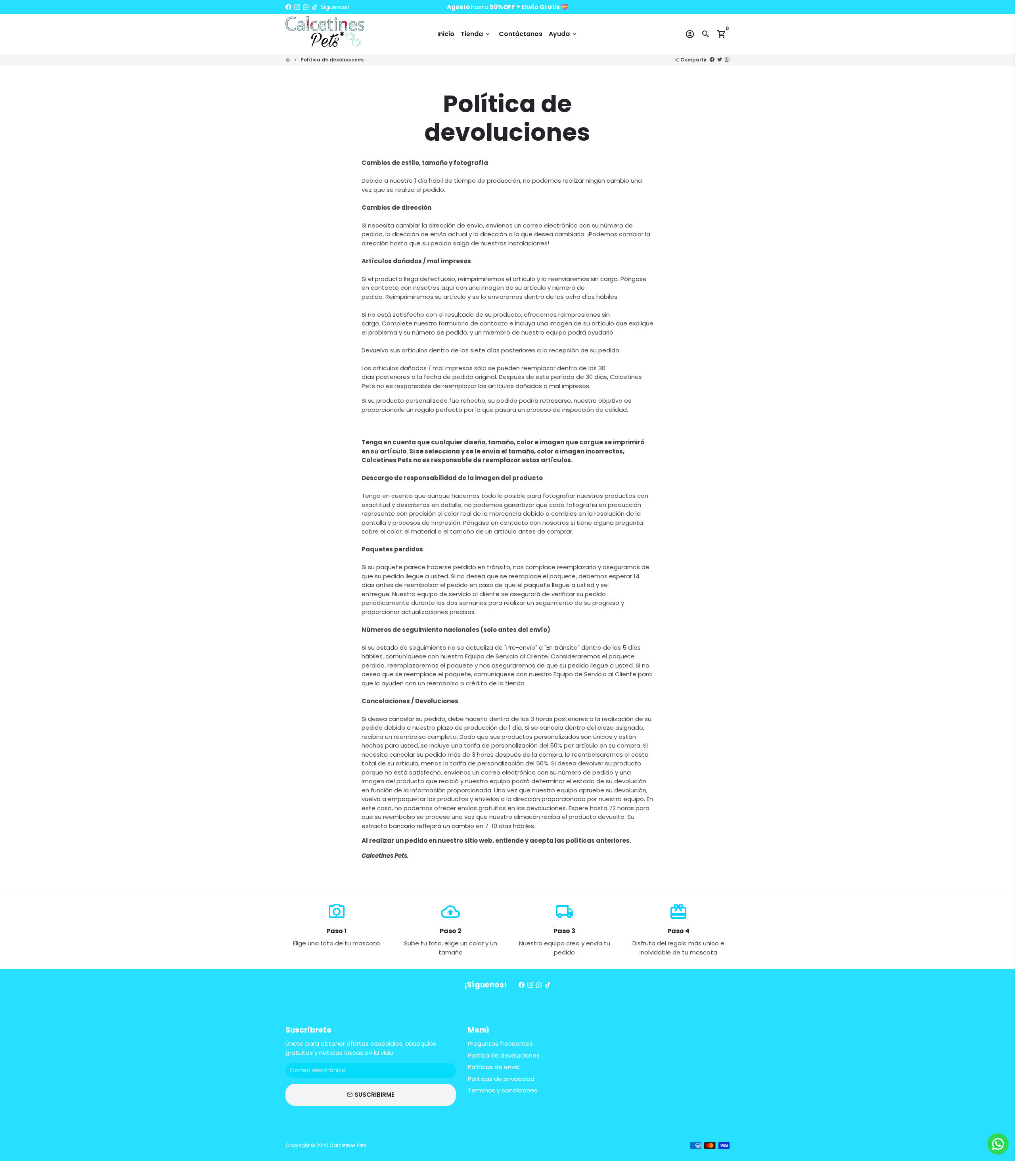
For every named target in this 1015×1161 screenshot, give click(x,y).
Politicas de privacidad (501, 1079)
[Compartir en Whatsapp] (727, 59)
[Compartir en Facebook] (712, 59)
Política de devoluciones (332, 59)
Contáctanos (520, 33)
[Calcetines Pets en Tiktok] (315, 7)
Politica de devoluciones (504, 1055)
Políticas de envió (494, 1067)
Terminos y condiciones (502, 1090)
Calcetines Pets (347, 1145)
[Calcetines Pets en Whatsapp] (306, 7)
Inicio (445, 33)
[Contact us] (998, 1144)
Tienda (476, 33)
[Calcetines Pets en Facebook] (288, 7)
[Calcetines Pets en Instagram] (297, 7)
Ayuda (563, 33)
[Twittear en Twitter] (719, 59)
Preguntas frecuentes (500, 1043)
